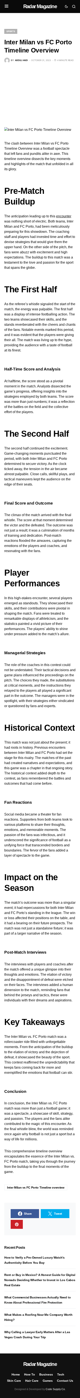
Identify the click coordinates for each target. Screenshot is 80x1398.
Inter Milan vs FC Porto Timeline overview (35, 1187)
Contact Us (65, 1380)
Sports (10, 31)
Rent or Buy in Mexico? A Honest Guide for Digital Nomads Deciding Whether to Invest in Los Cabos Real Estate (39, 1280)
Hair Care (31, 1380)
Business (46, 1374)
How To (29, 1374)
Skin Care (14, 1380)
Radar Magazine (40, 6)
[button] (6, 6)
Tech (60, 1374)
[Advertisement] (40, 95)
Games (48, 1380)
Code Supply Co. (55, 1389)
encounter (63, 216)
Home (16, 1374)
